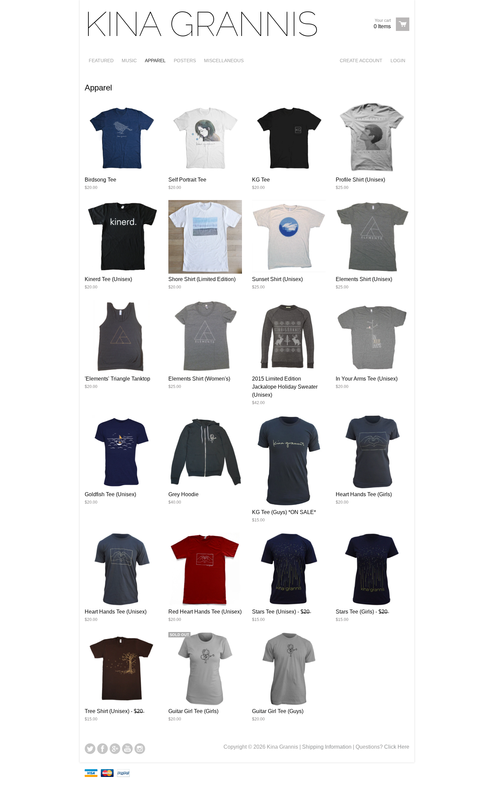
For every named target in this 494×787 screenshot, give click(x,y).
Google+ (115, 748)
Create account (361, 60)
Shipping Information (327, 747)
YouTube (127, 748)
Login (397, 60)
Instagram (139, 748)
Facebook (102, 748)
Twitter (90, 748)
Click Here (396, 747)
